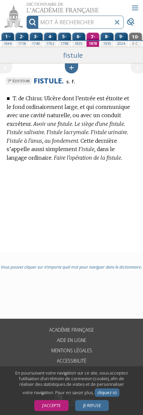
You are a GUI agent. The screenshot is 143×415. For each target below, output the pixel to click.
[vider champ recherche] (117, 22)
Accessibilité (71, 361)
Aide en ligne (71, 340)
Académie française (71, 330)
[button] (71, 68)
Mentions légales (71, 350)
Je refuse (92, 405)
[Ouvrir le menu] (135, 8)
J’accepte (51, 405)
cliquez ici (107, 392)
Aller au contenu (25, 5)
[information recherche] (32, 22)
